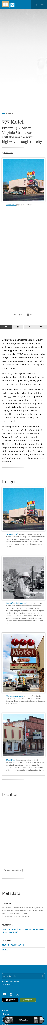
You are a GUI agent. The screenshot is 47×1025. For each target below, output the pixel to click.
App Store (11, 1000)
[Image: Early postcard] (23, 180)
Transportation (17, 945)
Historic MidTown (9, 929)
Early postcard (11, 205)
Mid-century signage (14, 696)
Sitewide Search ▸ (8, 984)
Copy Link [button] (20, 314)
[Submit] (42, 976)
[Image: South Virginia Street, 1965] (23, 578)
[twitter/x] (17, 994)
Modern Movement (10, 932)
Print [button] (31, 314)
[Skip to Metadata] (41, 327)
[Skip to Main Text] (6, 327)
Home (5, 1010)
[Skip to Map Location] (29, 327)
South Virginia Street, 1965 (16, 603)
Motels (5, 950)
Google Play (29, 1000)
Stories (5, 1014)
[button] (36, 5)
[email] (4, 994)
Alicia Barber (8, 153)
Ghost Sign (10, 760)
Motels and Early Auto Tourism (31, 929)
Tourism (9, 114)
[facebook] (11, 994)
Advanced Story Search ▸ (10, 981)
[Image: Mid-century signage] (23, 663)
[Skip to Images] (18, 327)
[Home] (8, 4)
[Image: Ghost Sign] (23, 735)
